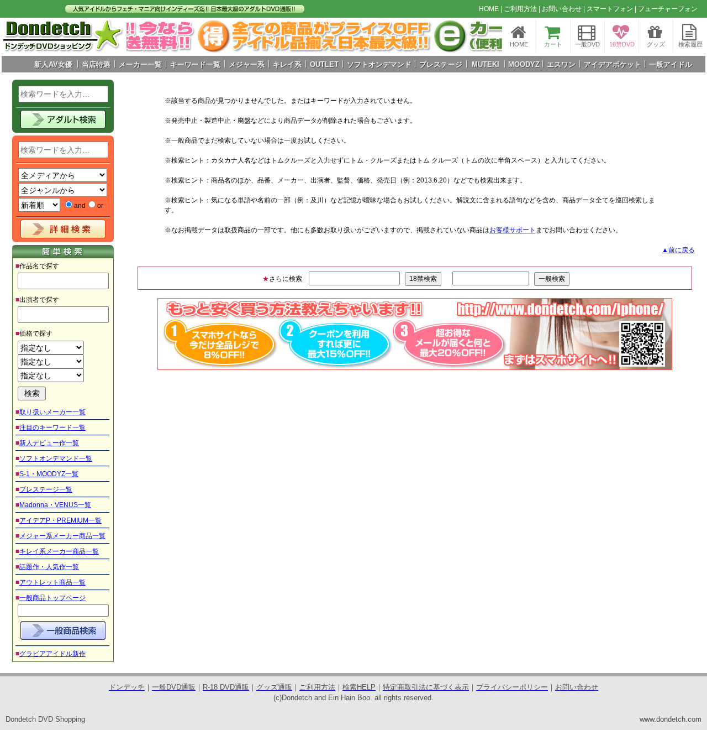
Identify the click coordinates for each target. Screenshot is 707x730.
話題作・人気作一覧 (49, 567)
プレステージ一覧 (45, 489)
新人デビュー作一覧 (49, 443)
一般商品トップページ (52, 598)
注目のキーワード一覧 (52, 427)
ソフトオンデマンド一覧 (55, 458)
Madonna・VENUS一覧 (55, 505)
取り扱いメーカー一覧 (52, 412)
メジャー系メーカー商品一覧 (62, 536)
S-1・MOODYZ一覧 (48, 474)
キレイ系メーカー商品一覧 (59, 551)
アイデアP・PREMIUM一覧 (60, 520)
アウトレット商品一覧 (52, 582)
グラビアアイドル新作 (52, 654)
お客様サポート (512, 230)
